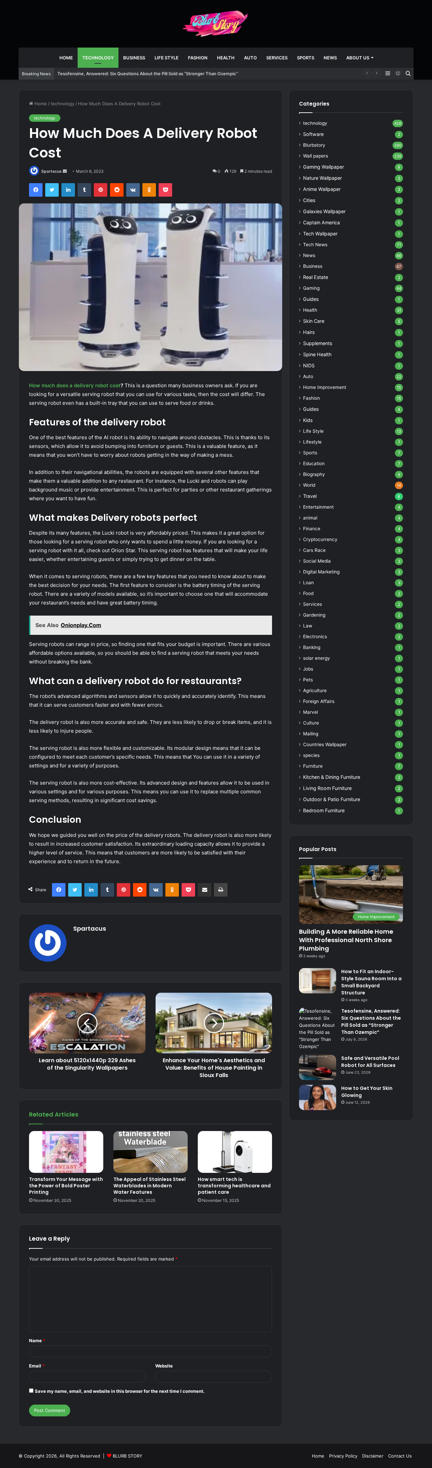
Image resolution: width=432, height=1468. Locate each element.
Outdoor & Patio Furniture (331, 799)
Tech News (315, 244)
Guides (311, 299)
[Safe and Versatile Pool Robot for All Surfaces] (317, 1067)
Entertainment (318, 507)
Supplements (317, 343)
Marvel (310, 712)
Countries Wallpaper (325, 744)
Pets (308, 679)
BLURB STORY (127, 1456)
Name (37, 1340)
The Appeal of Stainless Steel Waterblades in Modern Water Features (149, 1185)
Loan (308, 582)
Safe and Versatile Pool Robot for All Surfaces (370, 1062)
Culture (311, 723)
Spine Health (317, 354)
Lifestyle (312, 442)
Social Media (317, 561)
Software (313, 134)
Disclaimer (372, 1456)
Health (226, 57)
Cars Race (314, 550)
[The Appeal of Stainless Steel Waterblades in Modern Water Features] (150, 1152)
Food (308, 593)
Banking (311, 647)
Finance (311, 528)
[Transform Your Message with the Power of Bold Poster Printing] (66, 1152)
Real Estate (315, 277)
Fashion (198, 57)
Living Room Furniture (327, 788)
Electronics (315, 636)
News (330, 57)
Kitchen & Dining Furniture (331, 777)
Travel (310, 496)
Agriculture (315, 690)
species (311, 755)
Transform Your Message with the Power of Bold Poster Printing (66, 1185)
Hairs (309, 332)
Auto (250, 57)
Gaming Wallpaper (323, 167)
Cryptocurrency (320, 539)
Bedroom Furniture (324, 810)
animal (310, 517)
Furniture (313, 766)
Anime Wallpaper (322, 189)
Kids (308, 420)
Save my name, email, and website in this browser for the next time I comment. (120, 1391)
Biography (314, 474)
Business (134, 57)
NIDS (309, 365)
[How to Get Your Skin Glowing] (317, 1097)
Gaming (311, 288)
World (309, 485)
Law (307, 625)
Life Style (167, 57)
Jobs (308, 669)
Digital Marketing (321, 571)
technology (98, 57)
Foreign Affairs (318, 701)
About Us (357, 57)
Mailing (310, 733)
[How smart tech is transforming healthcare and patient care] (235, 1152)
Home (66, 57)
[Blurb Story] (216, 23)
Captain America (321, 222)
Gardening (314, 615)
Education (314, 463)
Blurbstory (314, 145)
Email (37, 1365)
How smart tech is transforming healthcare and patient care (234, 1185)
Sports (305, 57)
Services (277, 57)
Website (164, 1365)
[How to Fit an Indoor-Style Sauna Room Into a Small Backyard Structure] (317, 980)
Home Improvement (324, 387)
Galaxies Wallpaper (324, 211)
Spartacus (51, 171)
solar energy (316, 658)
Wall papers (315, 156)
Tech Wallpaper (320, 233)
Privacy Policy (343, 1456)
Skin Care (313, 321)
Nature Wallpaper (322, 178)
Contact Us (400, 1456)
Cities (309, 200)
